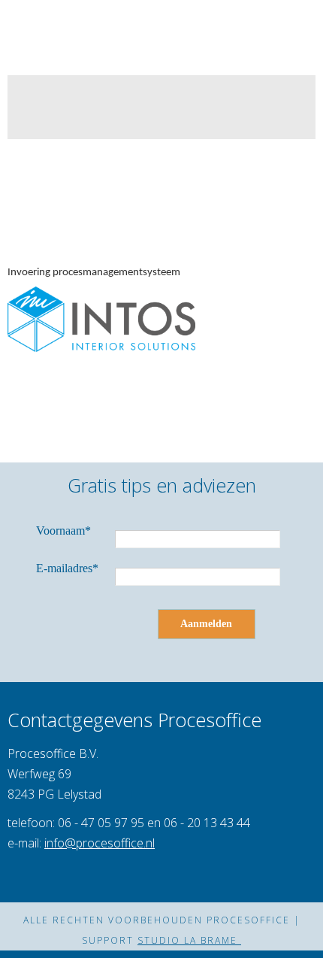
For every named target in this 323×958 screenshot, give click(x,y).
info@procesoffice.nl (99, 843)
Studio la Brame (189, 940)
